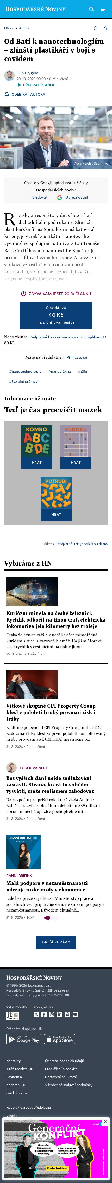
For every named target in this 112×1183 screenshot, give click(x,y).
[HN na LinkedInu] (59, 1014)
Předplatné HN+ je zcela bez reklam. (82, 544)
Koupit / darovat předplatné (28, 1107)
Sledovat (40, 197)
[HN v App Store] (59, 1039)
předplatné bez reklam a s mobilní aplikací (64, 337)
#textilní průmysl (23, 381)
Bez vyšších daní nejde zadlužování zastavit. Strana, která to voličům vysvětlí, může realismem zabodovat (50, 785)
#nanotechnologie (25, 371)
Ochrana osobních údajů (64, 1061)
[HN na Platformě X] (36, 1014)
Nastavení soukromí (61, 1077)
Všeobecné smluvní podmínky (68, 1085)
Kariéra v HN (16, 1085)
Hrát (37, 462)
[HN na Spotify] (67, 1014)
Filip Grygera (27, 72)
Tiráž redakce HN (20, 1069)
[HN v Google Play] (23, 1039)
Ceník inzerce (16, 1093)
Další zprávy (56, 942)
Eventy (11, 1115)
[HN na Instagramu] (51, 1014)
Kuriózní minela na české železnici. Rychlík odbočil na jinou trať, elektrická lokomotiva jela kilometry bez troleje (55, 620)
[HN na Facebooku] (44, 1014)
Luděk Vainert (33, 768)
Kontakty (13, 1061)
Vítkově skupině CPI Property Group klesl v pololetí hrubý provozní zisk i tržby (51, 712)
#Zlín (82, 371)
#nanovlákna (60, 371)
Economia (14, 1077)
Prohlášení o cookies (61, 1069)
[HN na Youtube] (75, 1014)
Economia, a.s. (39, 985)
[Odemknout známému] (105, 28)
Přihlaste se (77, 357)
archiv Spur (93, 163)
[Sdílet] (95, 28)
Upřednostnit (76, 197)
